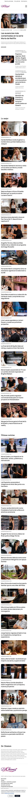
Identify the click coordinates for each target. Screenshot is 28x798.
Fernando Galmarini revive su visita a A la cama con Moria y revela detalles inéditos (13, 168)
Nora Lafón (24, 52)
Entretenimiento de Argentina (10, 16)
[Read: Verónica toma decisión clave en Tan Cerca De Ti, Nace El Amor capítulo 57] (14, 206)
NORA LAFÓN (23, 30)
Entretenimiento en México (7, 99)
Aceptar (17, 795)
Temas (2, 780)
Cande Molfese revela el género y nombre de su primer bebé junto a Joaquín (13, 142)
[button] (26, 6)
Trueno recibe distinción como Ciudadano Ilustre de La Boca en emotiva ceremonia (12, 510)
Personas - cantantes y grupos (8, 781)
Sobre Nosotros (24, 1)
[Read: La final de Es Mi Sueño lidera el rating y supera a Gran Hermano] (14, 335)
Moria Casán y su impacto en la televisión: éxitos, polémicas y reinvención (12, 458)
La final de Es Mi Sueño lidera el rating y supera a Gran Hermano (12, 347)
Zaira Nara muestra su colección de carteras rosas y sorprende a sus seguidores (14, 296)
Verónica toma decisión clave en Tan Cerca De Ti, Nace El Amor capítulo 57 (12, 219)
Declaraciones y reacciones (9, 123)
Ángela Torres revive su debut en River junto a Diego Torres (13, 535)
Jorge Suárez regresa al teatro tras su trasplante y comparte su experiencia (13, 635)
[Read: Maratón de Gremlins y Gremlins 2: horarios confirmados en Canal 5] (7, 100)
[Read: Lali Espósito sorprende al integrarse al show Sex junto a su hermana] (14, 471)
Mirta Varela (18, 93)
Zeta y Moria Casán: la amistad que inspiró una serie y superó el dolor (13, 660)
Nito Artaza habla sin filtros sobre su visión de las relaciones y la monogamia (13, 609)
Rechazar (11, 795)
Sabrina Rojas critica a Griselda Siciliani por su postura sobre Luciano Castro (12, 193)
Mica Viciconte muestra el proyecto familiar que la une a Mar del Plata (14, 584)
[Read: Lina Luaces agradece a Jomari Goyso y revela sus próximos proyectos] (14, 309)
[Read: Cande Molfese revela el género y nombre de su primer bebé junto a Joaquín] (14, 128)
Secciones (3, 778)
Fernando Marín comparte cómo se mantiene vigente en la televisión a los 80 (13, 271)
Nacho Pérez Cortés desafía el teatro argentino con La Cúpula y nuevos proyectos (13, 685)
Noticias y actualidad (5, 78)
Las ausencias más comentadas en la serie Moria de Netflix (12, 36)
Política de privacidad (9, 793)
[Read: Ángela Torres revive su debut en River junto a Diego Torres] (14, 522)
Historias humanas (7, 252)
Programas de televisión (7, 786)
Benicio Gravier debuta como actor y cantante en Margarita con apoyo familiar (13, 560)
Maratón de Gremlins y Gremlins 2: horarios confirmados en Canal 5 (21, 100)
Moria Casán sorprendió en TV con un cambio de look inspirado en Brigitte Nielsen (13, 372)
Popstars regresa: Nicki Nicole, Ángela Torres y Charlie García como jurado (21, 59)
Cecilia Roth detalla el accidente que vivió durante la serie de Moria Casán (20, 79)
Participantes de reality (7, 783)
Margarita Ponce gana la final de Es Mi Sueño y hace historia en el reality (13, 423)
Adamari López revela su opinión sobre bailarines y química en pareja (14, 709)
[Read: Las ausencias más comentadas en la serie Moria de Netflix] (14, 21)
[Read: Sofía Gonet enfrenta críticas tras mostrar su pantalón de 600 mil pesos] (14, 721)
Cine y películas (17, 1)
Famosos (5, 304)
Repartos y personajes (9, 1)
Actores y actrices (5, 784)
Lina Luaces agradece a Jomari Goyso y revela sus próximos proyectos (12, 322)
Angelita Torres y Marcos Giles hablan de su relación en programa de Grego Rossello (13, 245)
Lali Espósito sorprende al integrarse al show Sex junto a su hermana (13, 484)
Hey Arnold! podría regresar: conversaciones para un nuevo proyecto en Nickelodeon (12, 398)
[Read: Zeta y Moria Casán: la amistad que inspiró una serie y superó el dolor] (14, 647)
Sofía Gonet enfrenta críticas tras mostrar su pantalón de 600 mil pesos (13, 734)
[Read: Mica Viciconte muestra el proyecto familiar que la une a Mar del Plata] (14, 572)
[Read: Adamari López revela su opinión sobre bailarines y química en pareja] (14, 697)
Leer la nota (3, 46)
